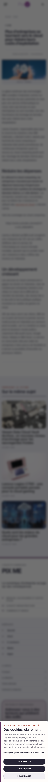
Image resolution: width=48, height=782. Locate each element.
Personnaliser (24, 776)
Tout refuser (24, 762)
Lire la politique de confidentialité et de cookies (23, 753)
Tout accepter (24, 769)
